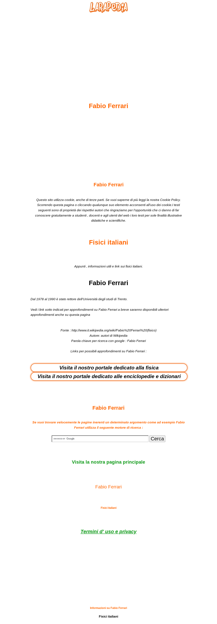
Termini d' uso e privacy (108, 531)
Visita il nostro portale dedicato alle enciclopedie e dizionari (109, 376)
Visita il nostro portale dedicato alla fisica (109, 367)
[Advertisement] (108, 49)
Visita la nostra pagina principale (108, 462)
